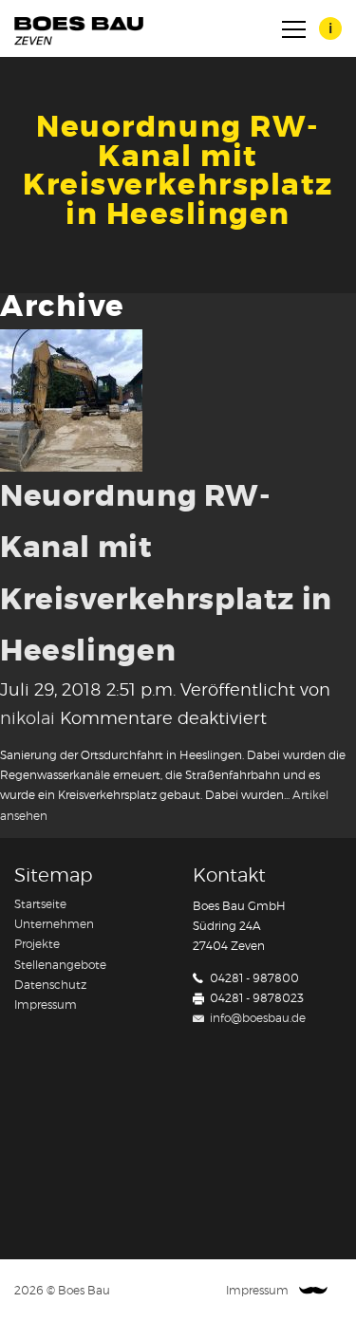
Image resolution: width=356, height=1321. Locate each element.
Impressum (45, 1005)
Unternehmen (54, 924)
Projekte (37, 944)
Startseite (40, 904)
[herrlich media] (313, 1291)
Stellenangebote (60, 965)
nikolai (27, 719)
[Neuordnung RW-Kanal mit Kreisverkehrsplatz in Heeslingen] (71, 397)
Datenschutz (50, 985)
